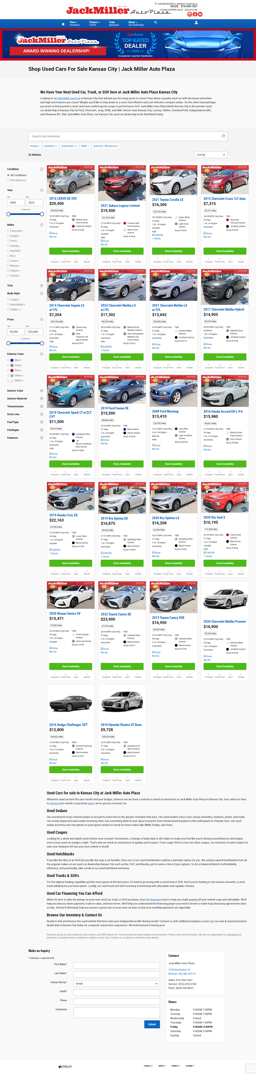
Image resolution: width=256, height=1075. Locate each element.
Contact (147, 1066)
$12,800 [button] (56, 729)
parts (91, 803)
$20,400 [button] (56, 203)
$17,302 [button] (108, 314)
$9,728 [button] (107, 729)
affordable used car (69, 98)
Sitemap (189, 1066)
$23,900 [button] (108, 619)
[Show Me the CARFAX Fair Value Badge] (157, 447)
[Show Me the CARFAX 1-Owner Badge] (106, 242)
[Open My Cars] (195, 23)
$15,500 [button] (108, 413)
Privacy (175, 1066)
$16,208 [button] (159, 523)
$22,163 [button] (56, 520)
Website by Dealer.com (65, 1066)
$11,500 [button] (56, 421)
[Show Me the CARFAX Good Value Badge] (209, 448)
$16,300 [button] (159, 204)
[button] (70, 210)
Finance (93, 23)
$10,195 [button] (211, 522)
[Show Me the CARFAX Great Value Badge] (209, 235)
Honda (34, 146)
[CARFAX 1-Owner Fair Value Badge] (157, 237)
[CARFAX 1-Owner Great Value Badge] (209, 554)
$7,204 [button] (55, 314)
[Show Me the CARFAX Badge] (54, 235)
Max (27, 197)
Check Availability (70, 251)
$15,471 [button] (56, 618)
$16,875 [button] (108, 523)
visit (211, 921)
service (54, 803)
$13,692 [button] (159, 314)
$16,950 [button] (159, 622)
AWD (85, 146)
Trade (114, 23)
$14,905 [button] (211, 314)
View (75, 23)
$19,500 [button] (108, 210)
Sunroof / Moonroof (105, 146)
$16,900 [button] (211, 626)
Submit (152, 1024)
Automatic (69, 146)
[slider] (8, 214)
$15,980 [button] (211, 416)
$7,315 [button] (210, 203)
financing (155, 899)
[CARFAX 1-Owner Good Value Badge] (106, 348)
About (136, 23)
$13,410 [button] (159, 416)
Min (8, 197)
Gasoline (50, 146)
